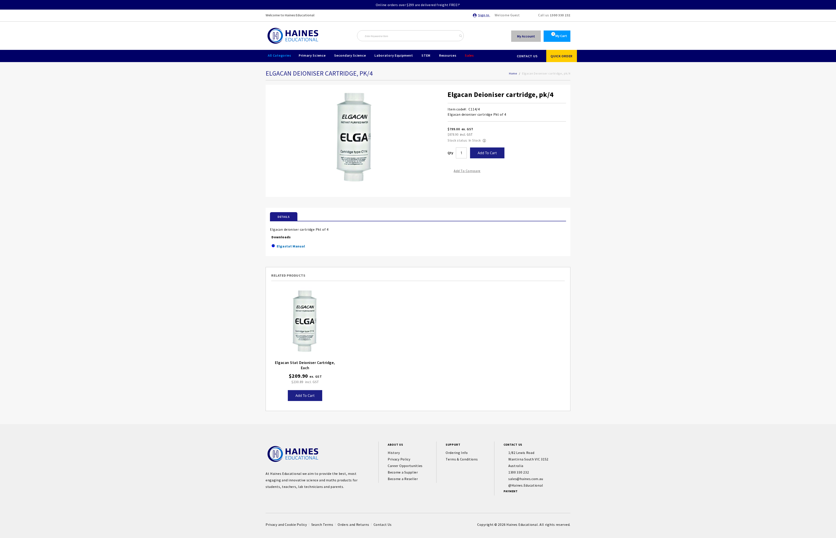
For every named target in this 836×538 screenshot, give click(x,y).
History (394, 452)
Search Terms (322, 524)
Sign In (484, 15)
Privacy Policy (399, 459)
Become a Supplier (403, 472)
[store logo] (293, 36)
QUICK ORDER (562, 56)
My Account (526, 36)
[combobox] (410, 35)
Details (284, 217)
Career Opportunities (405, 466)
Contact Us (383, 524)
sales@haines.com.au (525, 479)
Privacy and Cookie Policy (286, 524)
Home (513, 73)
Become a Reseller (403, 479)
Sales (469, 55)
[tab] (283, 216)
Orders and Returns (353, 524)
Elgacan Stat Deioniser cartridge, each (305, 365)
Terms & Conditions (462, 459)
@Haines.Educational (525, 485)
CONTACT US (527, 56)
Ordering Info (457, 452)
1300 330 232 (560, 15)
